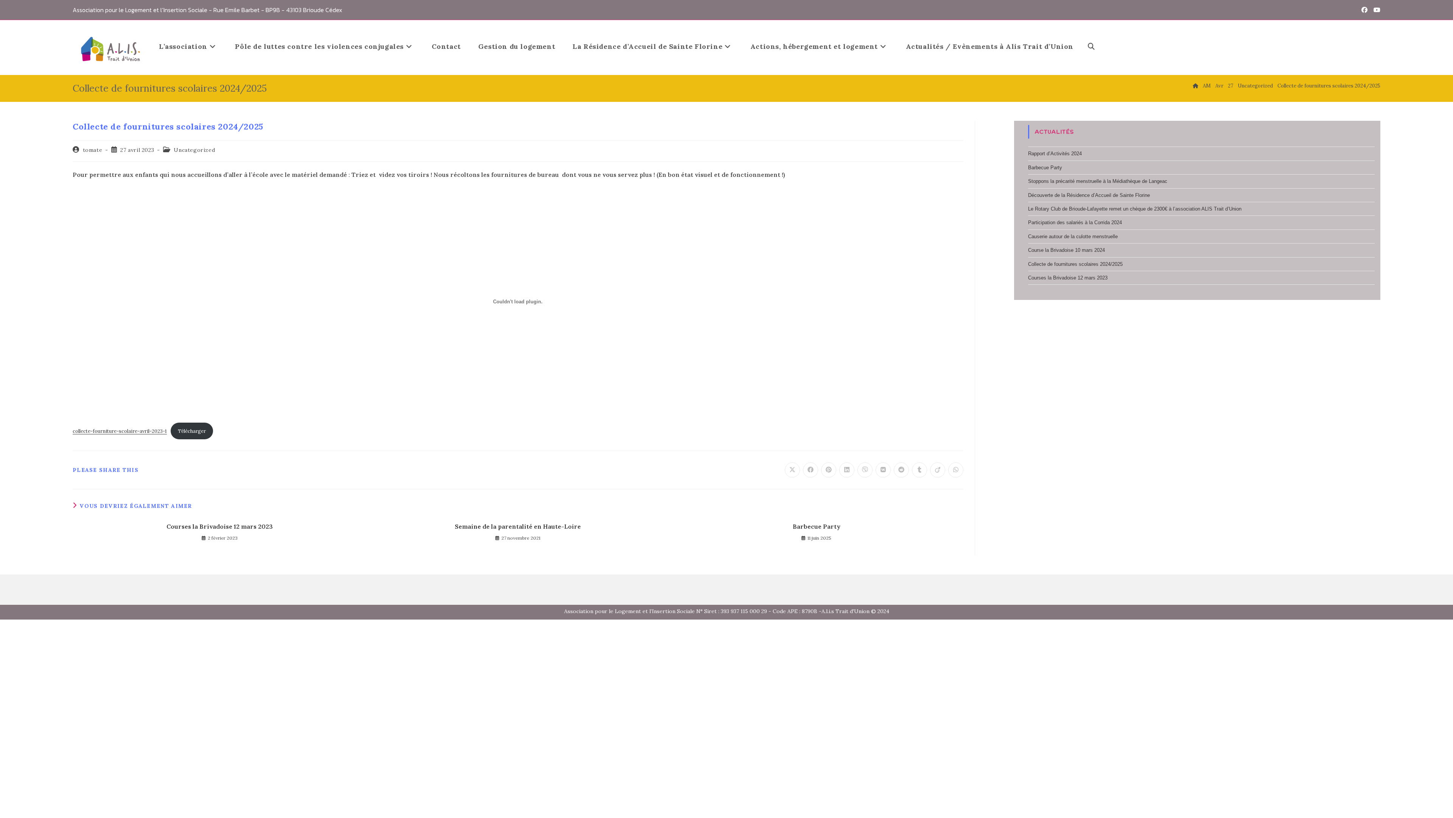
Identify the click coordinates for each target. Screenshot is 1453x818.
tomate (93, 150)
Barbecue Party (816, 526)
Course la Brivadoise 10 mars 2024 (1066, 250)
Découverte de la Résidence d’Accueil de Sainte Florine (1089, 195)
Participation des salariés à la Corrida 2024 (1075, 222)
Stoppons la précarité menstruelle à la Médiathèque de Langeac (1097, 181)
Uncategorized (194, 150)
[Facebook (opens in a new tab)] (1364, 10)
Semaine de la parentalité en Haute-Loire (518, 526)
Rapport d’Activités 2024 (1055, 153)
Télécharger (192, 431)
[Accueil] (1195, 86)
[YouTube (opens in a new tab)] (1375, 10)
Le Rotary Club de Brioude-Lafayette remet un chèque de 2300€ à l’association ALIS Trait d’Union (1134, 209)
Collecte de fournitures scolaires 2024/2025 (1328, 86)
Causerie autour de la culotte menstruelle (1073, 236)
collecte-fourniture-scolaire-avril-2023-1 (120, 431)
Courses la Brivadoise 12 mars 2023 (219, 526)
